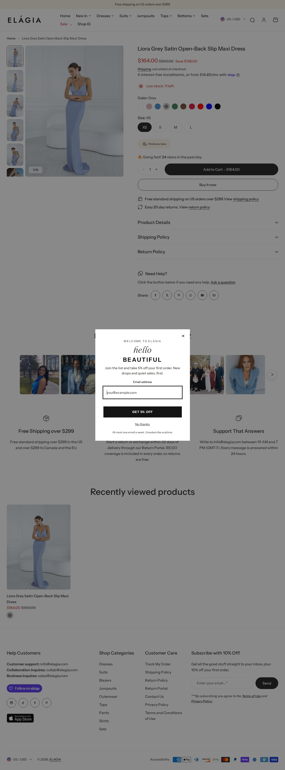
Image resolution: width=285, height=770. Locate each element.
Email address (142, 382)
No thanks (142, 424)
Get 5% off (142, 412)
